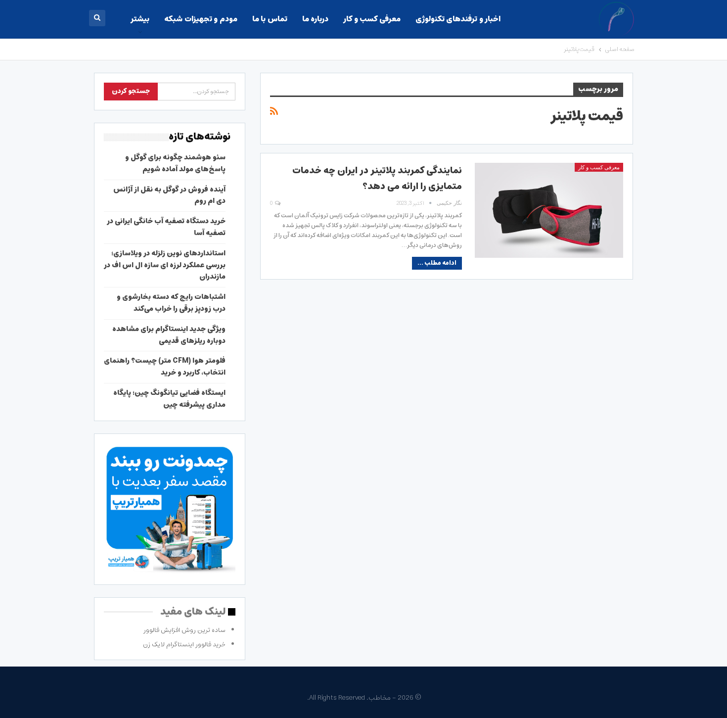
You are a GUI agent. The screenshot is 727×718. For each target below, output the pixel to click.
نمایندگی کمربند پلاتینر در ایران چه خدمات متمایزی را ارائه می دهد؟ (377, 178)
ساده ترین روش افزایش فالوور (184, 630)
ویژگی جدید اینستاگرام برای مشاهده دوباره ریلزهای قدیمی (169, 335)
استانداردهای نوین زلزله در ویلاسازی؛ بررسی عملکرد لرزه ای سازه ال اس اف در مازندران (165, 265)
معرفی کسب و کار (371, 19)
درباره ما (315, 19)
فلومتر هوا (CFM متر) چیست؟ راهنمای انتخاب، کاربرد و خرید (165, 367)
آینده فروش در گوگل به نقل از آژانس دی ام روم (169, 195)
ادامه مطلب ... (436, 263)
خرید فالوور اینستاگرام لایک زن (184, 644)
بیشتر (140, 19)
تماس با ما (269, 19)
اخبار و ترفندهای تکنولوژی (457, 19)
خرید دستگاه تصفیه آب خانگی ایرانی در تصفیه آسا (166, 227)
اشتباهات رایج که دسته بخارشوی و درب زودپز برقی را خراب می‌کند (171, 303)
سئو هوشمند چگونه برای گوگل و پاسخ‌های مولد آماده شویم (175, 163)
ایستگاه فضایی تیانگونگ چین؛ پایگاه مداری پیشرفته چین (169, 399)
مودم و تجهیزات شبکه (200, 19)
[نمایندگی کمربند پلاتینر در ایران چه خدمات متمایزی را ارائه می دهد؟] (549, 210)
